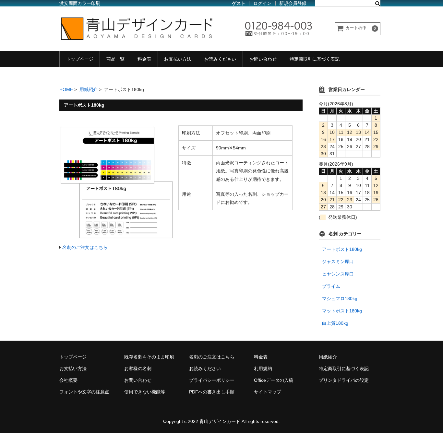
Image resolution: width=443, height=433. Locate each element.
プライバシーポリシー (211, 380)
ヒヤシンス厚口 (338, 273)
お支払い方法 (177, 59)
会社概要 (68, 380)
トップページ (79, 59)
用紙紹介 (88, 89)
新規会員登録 (292, 3)
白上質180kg (335, 323)
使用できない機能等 (144, 391)
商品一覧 (115, 59)
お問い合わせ (263, 59)
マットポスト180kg (342, 310)
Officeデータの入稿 (273, 380)
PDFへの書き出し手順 (211, 391)
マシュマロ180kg (339, 298)
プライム (331, 286)
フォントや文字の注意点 (84, 391)
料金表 (144, 59)
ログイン (262, 3)
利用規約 (263, 368)
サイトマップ (267, 391)
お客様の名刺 (137, 368)
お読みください (220, 59)
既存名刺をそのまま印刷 (149, 356)
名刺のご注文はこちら (85, 247)
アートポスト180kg (342, 249)
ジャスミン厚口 (338, 261)
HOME (66, 89)
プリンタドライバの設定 (344, 380)
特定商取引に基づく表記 (315, 59)
